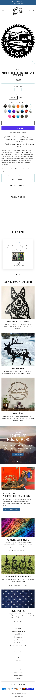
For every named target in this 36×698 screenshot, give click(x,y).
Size (18, 94)
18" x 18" (13, 98)
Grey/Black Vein (5, 111)
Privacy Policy (18, 670)
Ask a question (18, 180)
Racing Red (14, 116)
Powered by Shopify (18, 696)
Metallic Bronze (18, 111)
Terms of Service (18, 675)
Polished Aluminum (30, 111)
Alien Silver (9, 106)
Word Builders (18, 643)
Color (18, 102)
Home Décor (18, 634)
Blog (18, 663)
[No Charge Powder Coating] (18, 527)
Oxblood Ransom (26, 111)
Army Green (14, 106)
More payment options (18, 132)
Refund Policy (18, 673)
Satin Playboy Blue (18, 116)
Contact (18, 655)
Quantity (18, 86)
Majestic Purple (14, 111)
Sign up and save (17, 684)
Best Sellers (18, 628)
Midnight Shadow (22, 111)
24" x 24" (22, 98)
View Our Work (12, 509)
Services (18, 661)
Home (17, 70)
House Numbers (18, 640)
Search (18, 678)
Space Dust (22, 116)
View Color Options (18, 550)
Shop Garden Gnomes (18, 585)
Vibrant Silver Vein (26, 116)
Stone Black (5, 106)
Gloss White (30, 106)
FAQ (18, 658)
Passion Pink (9, 116)
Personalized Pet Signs (18, 631)
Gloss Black (26, 106)
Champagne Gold (22, 106)
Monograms (18, 637)
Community (18, 652)
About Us (18, 621)
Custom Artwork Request (18, 646)
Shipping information (18, 176)
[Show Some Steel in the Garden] (18, 564)
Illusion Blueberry (9, 111)
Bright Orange (18, 106)
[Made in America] (18, 599)
